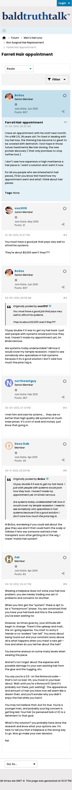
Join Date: (21, 108)
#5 (65, 470)
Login (62, 3)
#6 (65, 584)
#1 (65, 122)
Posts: (18, 112)
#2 (65, 235)
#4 (65, 407)
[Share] (63, 111)
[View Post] (49, 306)
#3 (65, 298)
